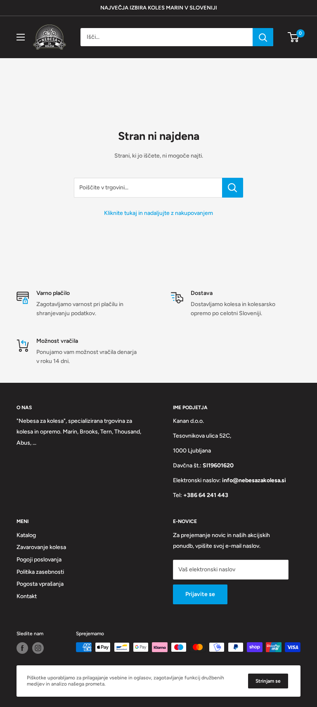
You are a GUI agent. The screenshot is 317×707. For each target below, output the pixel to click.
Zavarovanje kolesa (41, 547)
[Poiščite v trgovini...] (232, 188)
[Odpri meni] (21, 37)
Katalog (26, 535)
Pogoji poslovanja (39, 559)
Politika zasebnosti (40, 571)
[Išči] (263, 37)
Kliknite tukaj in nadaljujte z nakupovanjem (158, 213)
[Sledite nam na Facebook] (22, 648)
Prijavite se (200, 594)
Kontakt (27, 596)
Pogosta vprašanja (40, 583)
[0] (294, 37)
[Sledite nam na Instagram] (38, 648)
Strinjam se (268, 681)
